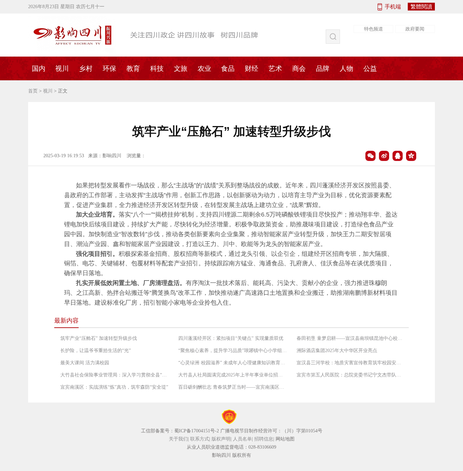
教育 (133, 68)
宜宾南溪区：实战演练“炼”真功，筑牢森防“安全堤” (114, 387)
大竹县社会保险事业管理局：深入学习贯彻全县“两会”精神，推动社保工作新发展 (114, 374)
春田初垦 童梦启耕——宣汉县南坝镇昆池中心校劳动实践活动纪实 (351, 338)
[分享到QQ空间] (411, 156)
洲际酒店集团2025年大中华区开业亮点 (337, 350)
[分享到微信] (370, 156)
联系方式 (199, 439)
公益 (370, 68)
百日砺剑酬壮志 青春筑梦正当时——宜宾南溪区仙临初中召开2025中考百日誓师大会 (232, 387)
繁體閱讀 (421, 6)
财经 (251, 68)
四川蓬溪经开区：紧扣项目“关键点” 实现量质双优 (230, 338)
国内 (38, 68)
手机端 (393, 6)
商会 (299, 68)
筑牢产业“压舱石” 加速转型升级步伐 (98, 338)
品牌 (322, 68)
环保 (109, 68)
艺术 (275, 68)
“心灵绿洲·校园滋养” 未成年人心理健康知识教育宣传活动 (232, 362)
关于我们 (178, 439)
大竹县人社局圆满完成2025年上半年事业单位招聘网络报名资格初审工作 (232, 374)
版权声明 (221, 439)
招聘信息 (263, 439)
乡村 (86, 68)
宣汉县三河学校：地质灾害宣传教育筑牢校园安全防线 (351, 362)
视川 (62, 68)
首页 (33, 91)
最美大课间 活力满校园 (84, 362)
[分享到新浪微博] (384, 156)
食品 (228, 68)
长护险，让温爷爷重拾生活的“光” (95, 350)
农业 (204, 68)
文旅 (180, 68)
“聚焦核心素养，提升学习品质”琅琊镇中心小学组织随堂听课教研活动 (232, 350)
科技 (157, 68)
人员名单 (242, 439)
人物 (346, 68)
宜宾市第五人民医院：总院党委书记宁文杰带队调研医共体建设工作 (351, 374)
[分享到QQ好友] (397, 156)
